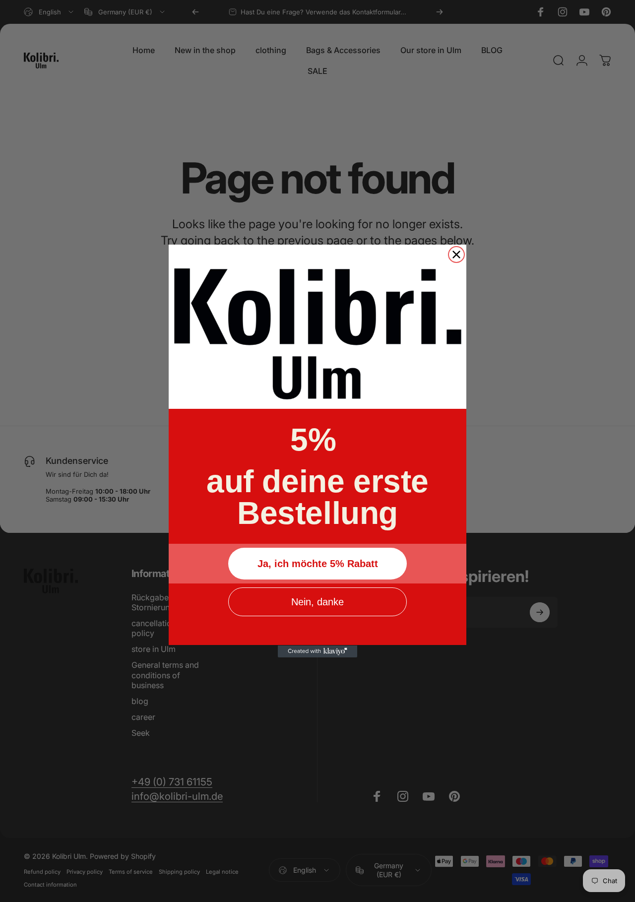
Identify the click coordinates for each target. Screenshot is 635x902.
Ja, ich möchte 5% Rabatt (317, 564)
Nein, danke (317, 602)
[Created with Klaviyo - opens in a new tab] (317, 651)
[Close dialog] (456, 254)
